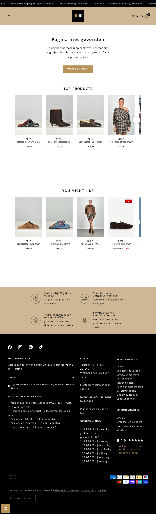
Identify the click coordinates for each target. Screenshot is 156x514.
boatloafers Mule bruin (28, 243)
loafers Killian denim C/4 (59, 244)
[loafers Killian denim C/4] (59, 217)
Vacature (122, 429)
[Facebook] (12, 347)
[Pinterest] (33, 347)
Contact (121, 366)
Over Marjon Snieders (129, 421)
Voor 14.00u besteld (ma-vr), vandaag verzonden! (114, 3)
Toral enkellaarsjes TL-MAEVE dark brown (59, 142)
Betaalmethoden (126, 390)
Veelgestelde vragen (128, 370)
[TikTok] (44, 347)
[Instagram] (23, 347)
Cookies (102, 490)
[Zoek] (141, 16)
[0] (146, 16)
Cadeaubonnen (125, 398)
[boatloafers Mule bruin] (28, 217)
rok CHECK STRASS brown (90, 244)
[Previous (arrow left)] (19, 120)
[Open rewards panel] (5, 508)
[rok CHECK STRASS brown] (90, 217)
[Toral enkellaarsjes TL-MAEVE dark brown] (59, 115)
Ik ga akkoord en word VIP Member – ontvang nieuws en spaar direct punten (43, 386)
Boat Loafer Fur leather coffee (90, 142)
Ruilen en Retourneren (130, 386)
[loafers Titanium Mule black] (28, 115)
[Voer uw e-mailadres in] (73, 377)
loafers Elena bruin (121, 243)
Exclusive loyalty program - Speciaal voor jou (28, 3)
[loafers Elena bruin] (121, 217)
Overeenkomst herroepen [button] (21, 498)
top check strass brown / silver (121, 142)
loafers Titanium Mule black (28, 142)
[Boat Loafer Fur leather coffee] (90, 115)
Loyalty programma (128, 374)
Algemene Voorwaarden (67, 490)
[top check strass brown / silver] (121, 115)
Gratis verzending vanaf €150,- (70, 3)
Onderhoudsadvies (128, 394)
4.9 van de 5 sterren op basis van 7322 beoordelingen (132, 449)
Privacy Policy (89, 490)
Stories (121, 417)
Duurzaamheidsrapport (130, 425)
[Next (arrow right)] (136, 120)
